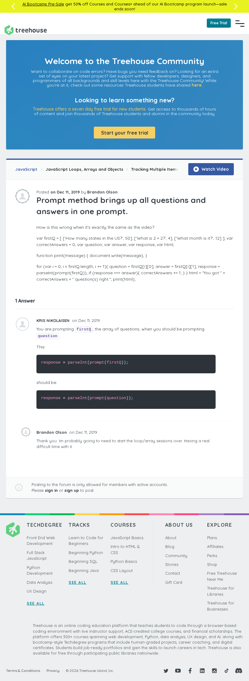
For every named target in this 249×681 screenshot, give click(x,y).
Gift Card (173, 582)
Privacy (53, 670)
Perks (212, 555)
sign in (51, 490)
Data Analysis (39, 582)
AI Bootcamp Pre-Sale (43, 4)
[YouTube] (178, 670)
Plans (212, 537)
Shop (212, 564)
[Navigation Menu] (239, 23)
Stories (171, 564)
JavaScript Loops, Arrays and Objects (84, 169)
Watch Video (214, 169)
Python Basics (124, 561)
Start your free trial (124, 133)
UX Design (36, 591)
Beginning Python (86, 552)
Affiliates (215, 546)
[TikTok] (226, 670)
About (170, 537)
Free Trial (218, 23)
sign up (71, 490)
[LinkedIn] (202, 670)
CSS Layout (122, 570)
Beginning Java (84, 570)
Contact (172, 573)
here (197, 85)
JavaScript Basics (127, 537)
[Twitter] (166, 670)
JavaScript (26, 169)
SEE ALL (36, 603)
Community (176, 555)
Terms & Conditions (23, 670)
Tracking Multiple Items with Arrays (167, 169)
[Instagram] (214, 670)
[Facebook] (190, 670)
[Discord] (238, 670)
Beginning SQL (83, 561)
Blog (169, 546)
